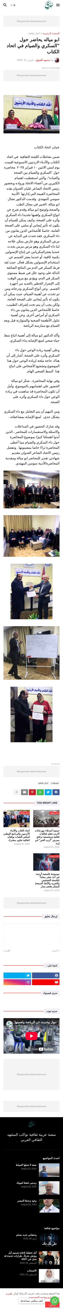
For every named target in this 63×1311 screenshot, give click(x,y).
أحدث (55, 950)
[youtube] (46, 982)
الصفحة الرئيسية (51, 33)
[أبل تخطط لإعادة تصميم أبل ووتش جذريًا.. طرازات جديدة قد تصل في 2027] (49, 1258)
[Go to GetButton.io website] (54, 1307)
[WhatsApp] (40, 792)
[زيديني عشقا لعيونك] (49, 1188)
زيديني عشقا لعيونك (26, 1182)
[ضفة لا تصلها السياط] (49, 1170)
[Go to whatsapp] (54, 1300)
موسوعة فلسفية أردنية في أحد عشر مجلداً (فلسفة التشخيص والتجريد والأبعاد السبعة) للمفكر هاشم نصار (47, 880)
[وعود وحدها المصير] (49, 1206)
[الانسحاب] (49, 1276)
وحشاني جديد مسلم (26, 1234)
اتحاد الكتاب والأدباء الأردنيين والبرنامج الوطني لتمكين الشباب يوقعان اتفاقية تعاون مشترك (17, 835)
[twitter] (17, 975)
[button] (58, 5)
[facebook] (46, 975)
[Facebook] (55, 792)
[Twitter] (48, 792)
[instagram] (17, 982)
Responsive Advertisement (31, 21)
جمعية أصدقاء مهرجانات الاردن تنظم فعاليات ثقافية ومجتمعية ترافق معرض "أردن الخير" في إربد (47, 837)
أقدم (7, 950)
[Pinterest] (32, 792)
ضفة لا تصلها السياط (26, 1165)
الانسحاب (32, 1270)
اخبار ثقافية (34, 33)
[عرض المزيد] (16, 792)
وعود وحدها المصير (27, 1200)
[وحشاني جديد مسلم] (49, 1240)
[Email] (24, 792)
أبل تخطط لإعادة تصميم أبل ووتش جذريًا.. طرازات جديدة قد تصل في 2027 (20, 1255)
